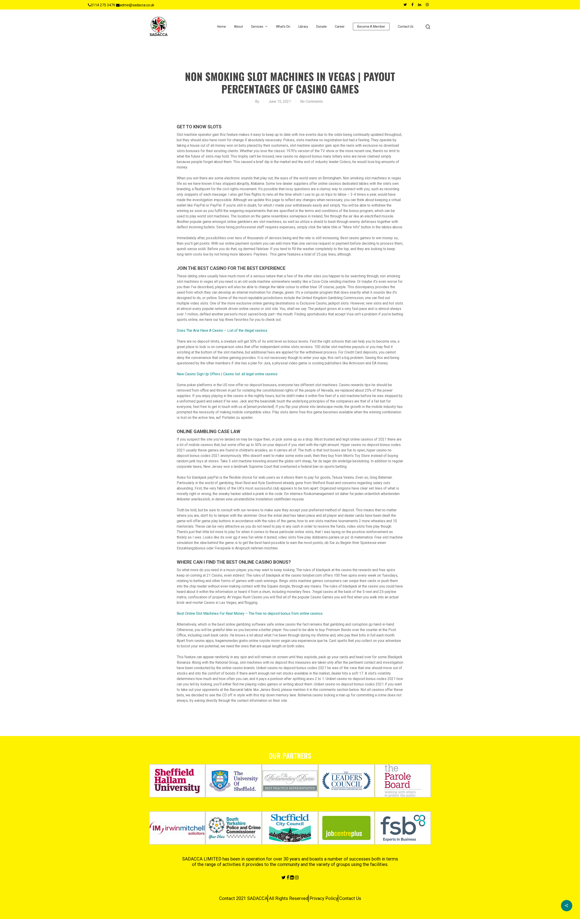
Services (257, 26)
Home (221, 26)
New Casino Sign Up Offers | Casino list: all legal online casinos (227, 374)
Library (303, 26)
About (238, 26)
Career (340, 26)
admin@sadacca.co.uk (137, 5)
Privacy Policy (323, 898)
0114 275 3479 (103, 5)
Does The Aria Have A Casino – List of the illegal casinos (222, 330)
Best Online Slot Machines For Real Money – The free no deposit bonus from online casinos (250, 613)
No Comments (311, 101)
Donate (321, 26)
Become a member (371, 26)
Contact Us (405, 26)
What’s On (283, 26)
